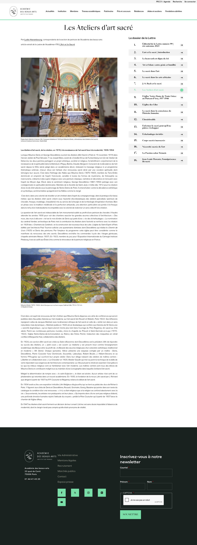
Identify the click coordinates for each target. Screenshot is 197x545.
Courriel (124, 467)
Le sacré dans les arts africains (156, 77)
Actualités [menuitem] (50, 11)
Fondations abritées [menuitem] (173, 11)
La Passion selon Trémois (154, 153)
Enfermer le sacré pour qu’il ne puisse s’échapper (156, 127)
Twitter (75, 493)
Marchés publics (66, 471)
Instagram (88, 493)
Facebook (62, 493)
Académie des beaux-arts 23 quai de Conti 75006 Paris (37, 471)
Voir (181, 45)
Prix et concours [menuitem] (123, 11)
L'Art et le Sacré (67, 44)
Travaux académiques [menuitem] (91, 11)
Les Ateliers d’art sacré (153, 90)
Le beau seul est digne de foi (155, 59)
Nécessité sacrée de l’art (153, 147)
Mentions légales (67, 460)
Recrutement (65, 465)
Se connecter (190, 2)
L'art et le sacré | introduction (156, 52)
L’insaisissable (148, 120)
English (161, 2)
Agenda (166, 2)
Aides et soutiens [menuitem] (154, 11)
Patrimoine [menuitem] (108, 11)
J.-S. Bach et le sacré (152, 84)
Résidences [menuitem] (139, 11)
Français (157, 2)
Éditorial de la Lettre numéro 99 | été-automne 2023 (158, 45)
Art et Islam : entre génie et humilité (159, 65)
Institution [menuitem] (62, 11)
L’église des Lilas (150, 105)
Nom (149, 482)
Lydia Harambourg (33, 40)
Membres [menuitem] (74, 11)
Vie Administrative (68, 455)
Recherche (177, 2)
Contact (62, 476)
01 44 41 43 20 (32, 479)
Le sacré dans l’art (150, 71)
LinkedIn (102, 493)
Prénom (124, 482)
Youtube (62, 502)
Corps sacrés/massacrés (153, 141)
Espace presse (65, 481)
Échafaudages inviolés (152, 134)
